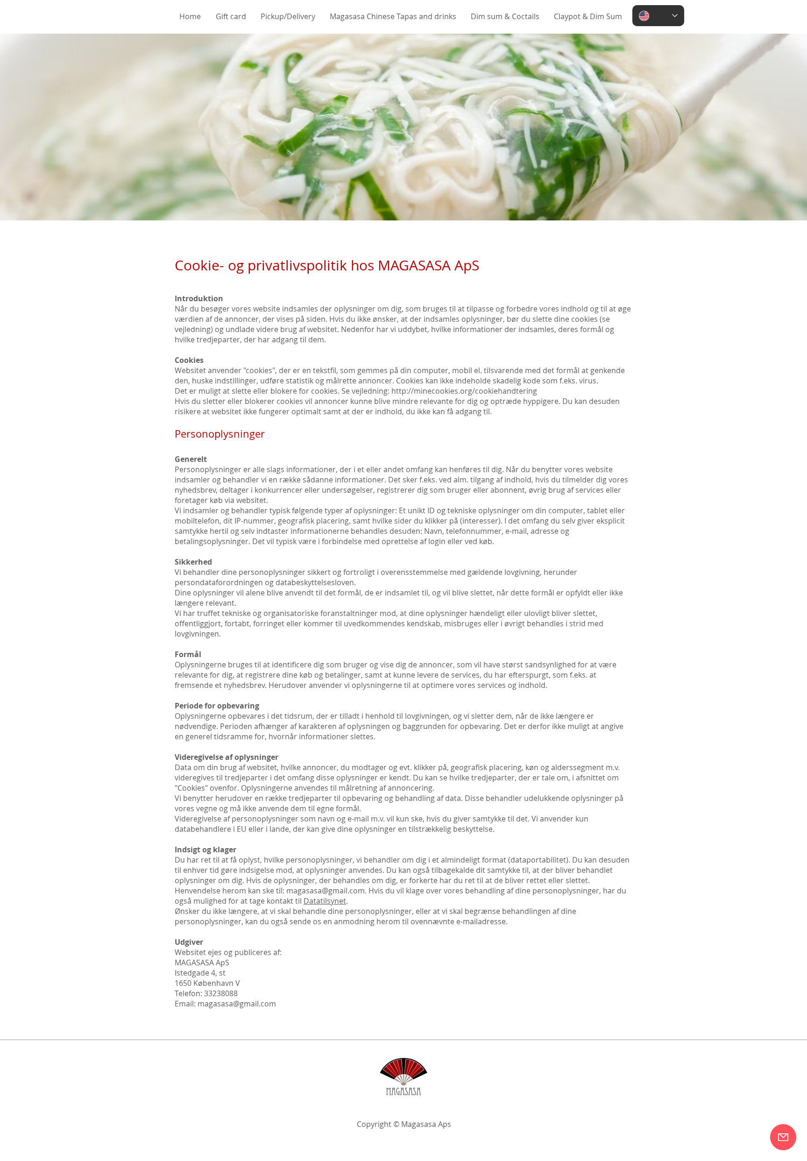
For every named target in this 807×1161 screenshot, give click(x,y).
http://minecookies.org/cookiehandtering (464, 391)
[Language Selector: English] (658, 15)
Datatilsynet (325, 901)
